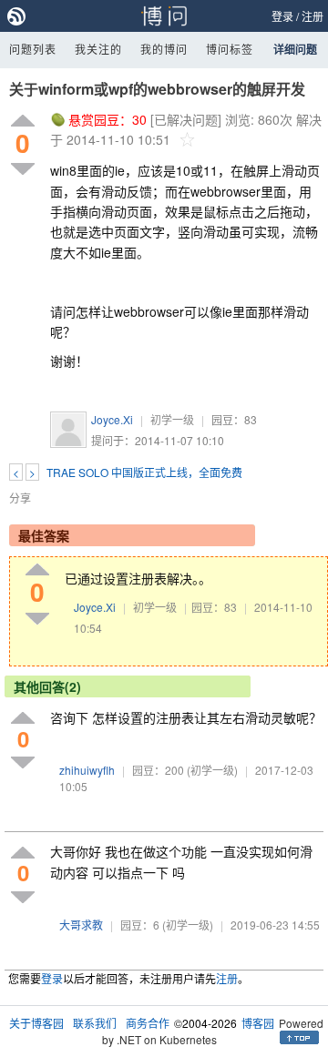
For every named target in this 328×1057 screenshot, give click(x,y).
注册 (312, 16)
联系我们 (95, 1023)
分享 (20, 497)
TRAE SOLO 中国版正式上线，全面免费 (144, 472)
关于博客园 (36, 1023)
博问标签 (229, 48)
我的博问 (164, 48)
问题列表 (32, 48)
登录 (282, 16)
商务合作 (147, 1023)
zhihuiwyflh (87, 770)
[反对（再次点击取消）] (23, 169)
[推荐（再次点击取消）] (23, 121)
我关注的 (98, 48)
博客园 (257, 1023)
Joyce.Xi (112, 419)
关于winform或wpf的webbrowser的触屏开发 (157, 88)
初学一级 (172, 419)
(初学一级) (212, 770)
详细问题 (295, 49)
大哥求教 (81, 924)
